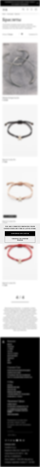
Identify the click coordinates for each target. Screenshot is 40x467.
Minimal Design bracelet (10, 98)
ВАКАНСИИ (11, 389)
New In (9, 344)
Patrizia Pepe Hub (13, 387)
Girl (8, 360)
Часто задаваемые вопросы (19, 377)
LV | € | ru (11, 435)
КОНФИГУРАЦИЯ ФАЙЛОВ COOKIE (17, 411)
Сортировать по (33, 34)
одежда (10, 358)
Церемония (12, 356)
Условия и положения (17, 409)
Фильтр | (8, 34)
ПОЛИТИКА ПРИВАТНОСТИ (17, 406)
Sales (9, 363)
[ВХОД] (27, 9)
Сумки (10, 349)
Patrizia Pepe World (14, 392)
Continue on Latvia (20, 233)
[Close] (37, 3)
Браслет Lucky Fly (9, 159)
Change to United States (20, 239)
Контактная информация (18, 370)
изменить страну (15, 396)
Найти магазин (14, 372)
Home (3, 14)
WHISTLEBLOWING (13, 414)
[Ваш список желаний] (32, 9)
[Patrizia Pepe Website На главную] (6, 9)
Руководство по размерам (18, 375)
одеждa (10, 346)
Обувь (10, 351)
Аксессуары (10, 14)
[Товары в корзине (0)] (36, 9)
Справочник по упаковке (18, 394)
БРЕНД (10, 385)
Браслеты (17, 14)
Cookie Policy (12, 404)
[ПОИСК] (23, 9)
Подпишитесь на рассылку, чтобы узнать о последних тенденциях (20, 3)
